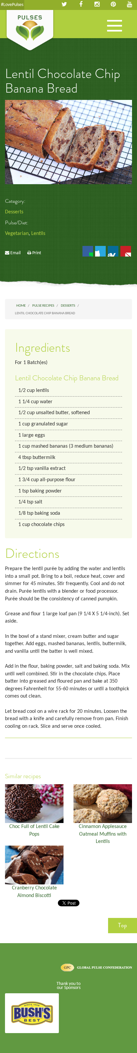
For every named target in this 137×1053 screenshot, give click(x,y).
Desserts (14, 212)
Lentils (38, 233)
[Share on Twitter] (100, 251)
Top (122, 925)
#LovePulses (12, 4)
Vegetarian (17, 233)
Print (36, 253)
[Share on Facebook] (87, 251)
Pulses (30, 31)
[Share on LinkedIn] (113, 251)
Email (15, 253)
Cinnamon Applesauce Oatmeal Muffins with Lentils (103, 834)
